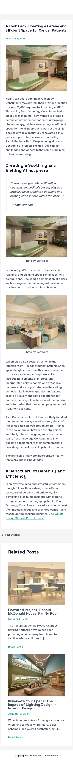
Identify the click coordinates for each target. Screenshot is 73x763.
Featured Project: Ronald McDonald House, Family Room (34, 611)
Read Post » (15, 647)
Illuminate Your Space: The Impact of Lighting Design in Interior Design (32, 704)
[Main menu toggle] (65, 7)
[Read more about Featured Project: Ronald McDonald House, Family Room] (36, 583)
